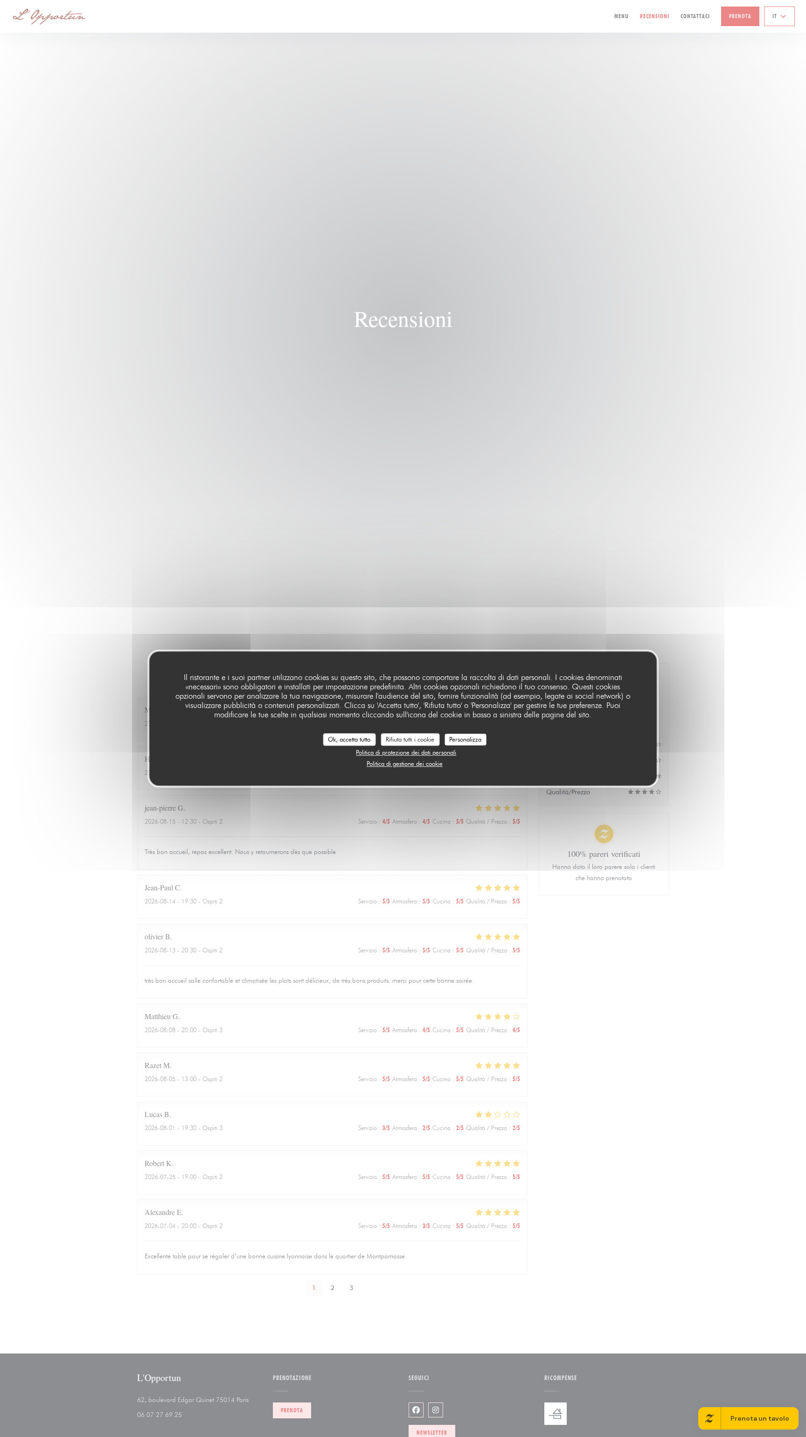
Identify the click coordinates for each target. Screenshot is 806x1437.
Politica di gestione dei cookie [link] (405, 763)
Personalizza (465, 739)
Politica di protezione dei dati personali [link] (406, 752)
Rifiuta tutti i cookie (410, 739)
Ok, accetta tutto (349, 739)
